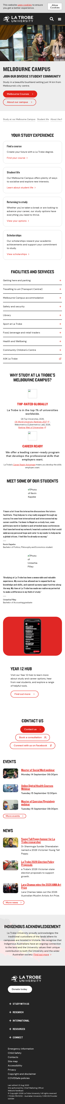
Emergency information (21, 1048)
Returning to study (32, 211)
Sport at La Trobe (12, 323)
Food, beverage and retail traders (21, 332)
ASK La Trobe (10, 358)
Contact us (30, 729)
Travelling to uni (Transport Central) (22, 289)
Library (7, 315)
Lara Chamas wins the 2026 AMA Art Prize (41, 886)
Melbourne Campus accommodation (23, 297)
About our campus (17, 102)
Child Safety (14, 1053)
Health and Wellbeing (15, 341)
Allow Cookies (55, 6)
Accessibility (15, 1065)
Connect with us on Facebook (30, 745)
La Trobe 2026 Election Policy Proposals (37, 863)
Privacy (12, 1069)
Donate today (19, 989)
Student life (43, 119)
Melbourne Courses (18, 94)
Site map (13, 1061)
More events (13, 816)
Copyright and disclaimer (22, 1074)
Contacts (13, 1057)
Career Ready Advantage (24, 464)
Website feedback (15, 1090)
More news (12, 902)
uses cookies (25, 4)
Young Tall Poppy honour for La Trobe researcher (38, 840)
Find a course (32, 152)
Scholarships (32, 245)
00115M (11, 1099)
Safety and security (14, 306)
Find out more (22, 694)
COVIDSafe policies (19, 1078)
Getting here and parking (17, 280)
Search (52, 19)
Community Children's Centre (19, 350)
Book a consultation (30, 737)
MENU (59, 19)
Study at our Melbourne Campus (19, 119)
